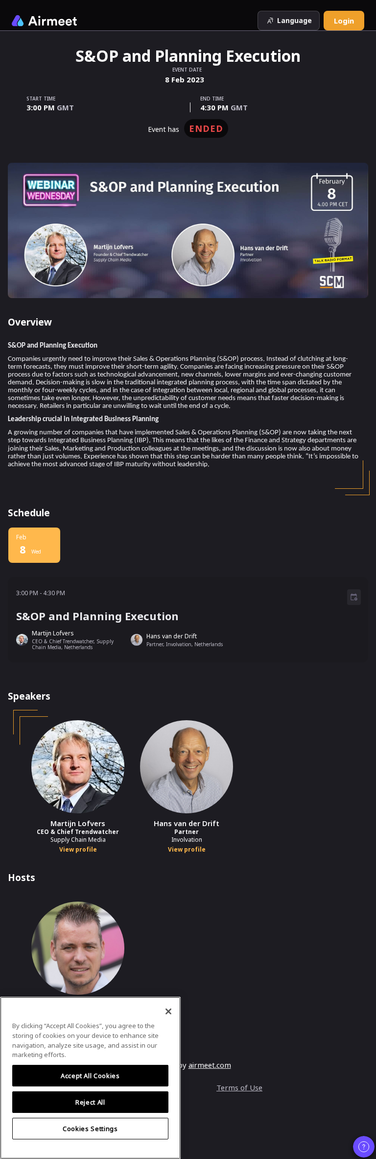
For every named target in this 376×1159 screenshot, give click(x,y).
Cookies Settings (90, 1128)
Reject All (90, 1102)
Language (294, 20)
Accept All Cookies (90, 1075)
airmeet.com (209, 1065)
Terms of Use (239, 1087)
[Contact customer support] (364, 1147)
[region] (90, 1078)
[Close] (168, 1011)
